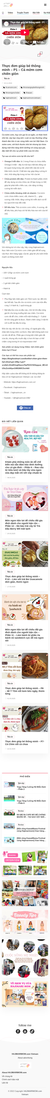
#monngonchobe (12, 93)
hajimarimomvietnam (31, 98)
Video (10, 13)
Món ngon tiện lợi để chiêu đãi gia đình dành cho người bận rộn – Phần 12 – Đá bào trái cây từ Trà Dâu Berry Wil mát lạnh (23, 524)
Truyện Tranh (23, 13)
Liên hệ (5, 1083)
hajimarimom (11, 98)
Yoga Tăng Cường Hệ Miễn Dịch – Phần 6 (31, 802)
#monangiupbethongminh (33, 87)
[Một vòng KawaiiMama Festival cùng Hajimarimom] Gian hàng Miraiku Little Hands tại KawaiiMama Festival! (31, 839)
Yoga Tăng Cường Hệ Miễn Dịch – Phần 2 (31, 788)
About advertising (25, 1058)
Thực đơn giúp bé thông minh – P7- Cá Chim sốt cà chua (24, 742)
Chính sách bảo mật (10, 1079)
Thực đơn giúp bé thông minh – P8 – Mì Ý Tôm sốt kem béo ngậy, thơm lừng (24, 691)
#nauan (29, 93)
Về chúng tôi (7, 1076)
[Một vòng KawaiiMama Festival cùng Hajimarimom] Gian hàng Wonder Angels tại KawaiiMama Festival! (31, 830)
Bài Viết (36, 13)
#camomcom (11, 87)
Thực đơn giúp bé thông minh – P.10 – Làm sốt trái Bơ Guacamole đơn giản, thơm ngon (23, 579)
